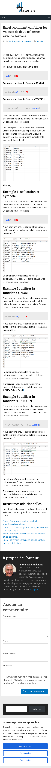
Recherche (37, 709)
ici (24, 390)
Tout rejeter (25, 760)
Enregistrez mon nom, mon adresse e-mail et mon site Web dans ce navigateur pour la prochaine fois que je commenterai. (25, 680)
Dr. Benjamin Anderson (20, 41)
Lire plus (34, 589)
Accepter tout (25, 746)
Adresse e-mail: (10, 653)
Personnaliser (25, 753)
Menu (3, 17)
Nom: (5, 641)
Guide (40, 41)
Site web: (7, 665)
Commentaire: (10, 616)
